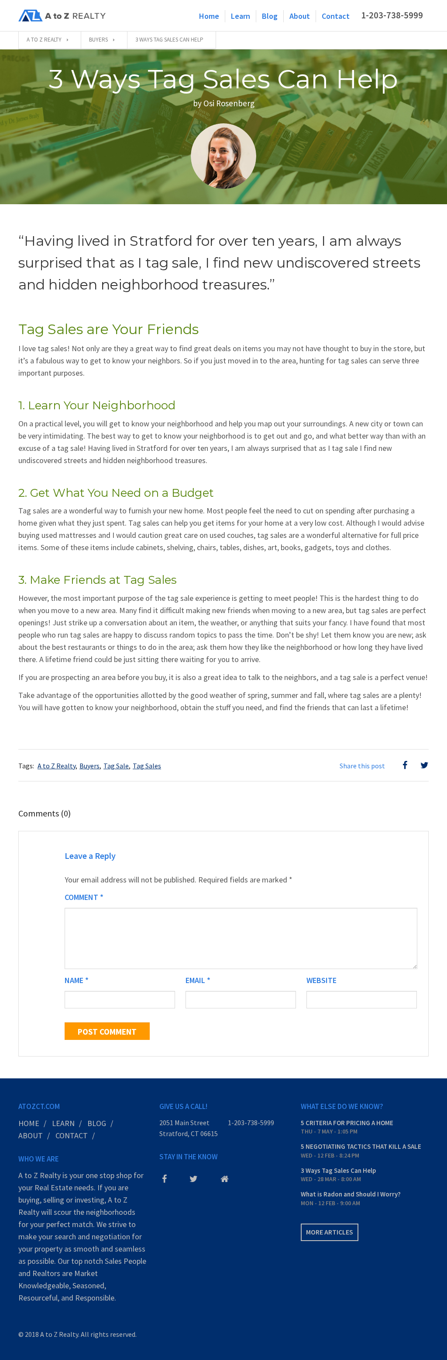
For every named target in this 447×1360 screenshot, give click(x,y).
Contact (336, 16)
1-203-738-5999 (251, 1122)
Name (77, 980)
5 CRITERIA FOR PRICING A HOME (347, 1123)
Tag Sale (116, 765)
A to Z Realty (57, 765)
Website (321, 980)
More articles (329, 1231)
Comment (84, 897)
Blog (270, 16)
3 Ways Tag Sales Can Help (338, 1170)
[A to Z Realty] (62, 16)
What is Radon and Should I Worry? (351, 1194)
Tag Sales (147, 765)
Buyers (89, 765)
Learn (240, 16)
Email (198, 980)
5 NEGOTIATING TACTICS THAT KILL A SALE (361, 1146)
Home (209, 16)
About (299, 16)
